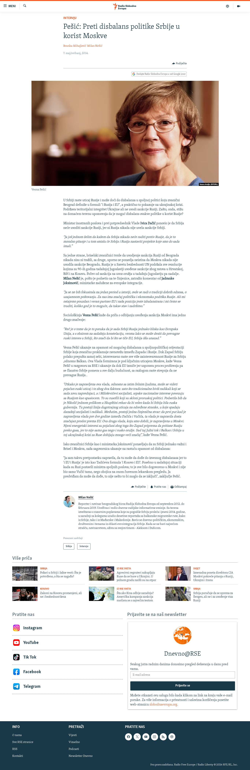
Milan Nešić (94, 46)
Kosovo (44, 589)
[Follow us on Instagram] (154, 736)
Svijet (196, 568)
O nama (17, 735)
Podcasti (74, 749)
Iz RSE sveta (124, 568)
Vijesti (73, 735)
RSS (14, 749)
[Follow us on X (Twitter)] (137, 736)
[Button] (179, 63)
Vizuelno (74, 742)
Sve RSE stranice (22, 742)
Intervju (70, 18)
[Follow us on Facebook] (128, 736)
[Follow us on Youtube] (145, 736)
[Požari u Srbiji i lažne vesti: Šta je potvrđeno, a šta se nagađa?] (25, 573)
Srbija (43, 568)
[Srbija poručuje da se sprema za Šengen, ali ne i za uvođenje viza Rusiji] (178, 594)
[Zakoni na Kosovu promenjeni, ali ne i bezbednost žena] (25, 594)
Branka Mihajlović (74, 46)
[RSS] (163, 736)
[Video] (238, 6)
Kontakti (17, 756)
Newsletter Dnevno (81, 756)
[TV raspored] (171, 736)
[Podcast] (227, 6)
